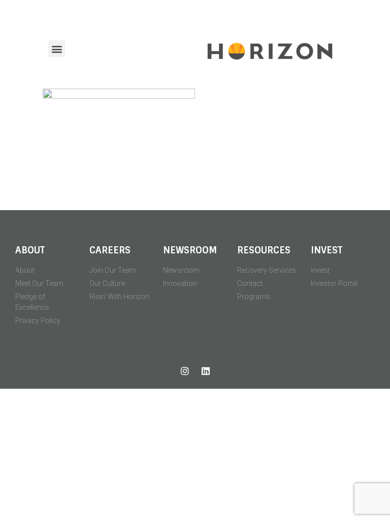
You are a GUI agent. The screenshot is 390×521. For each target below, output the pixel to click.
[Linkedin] (206, 371)
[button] (56, 48)
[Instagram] (185, 371)
